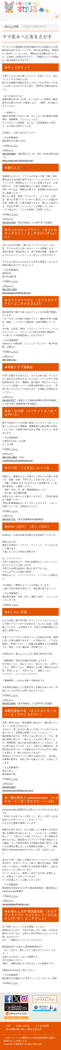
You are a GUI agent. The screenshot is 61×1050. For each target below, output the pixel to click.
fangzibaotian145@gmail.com (16, 293)
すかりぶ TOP (11, 26)
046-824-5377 (9, 400)
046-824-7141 (9, 519)
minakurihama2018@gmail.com (17, 460)
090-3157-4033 (9, 289)
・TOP (7, 1025)
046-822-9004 (9, 703)
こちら (14, 145)
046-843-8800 (9, 154)
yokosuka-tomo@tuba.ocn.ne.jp (17, 790)
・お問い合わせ (22, 1025)
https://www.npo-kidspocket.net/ (17, 160)
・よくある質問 (41, 1025)
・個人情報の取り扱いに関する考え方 (22, 1029)
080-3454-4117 (9, 360)
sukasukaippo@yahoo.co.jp (15, 904)
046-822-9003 (9, 222)
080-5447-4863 (9, 457)
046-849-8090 (9, 787)
